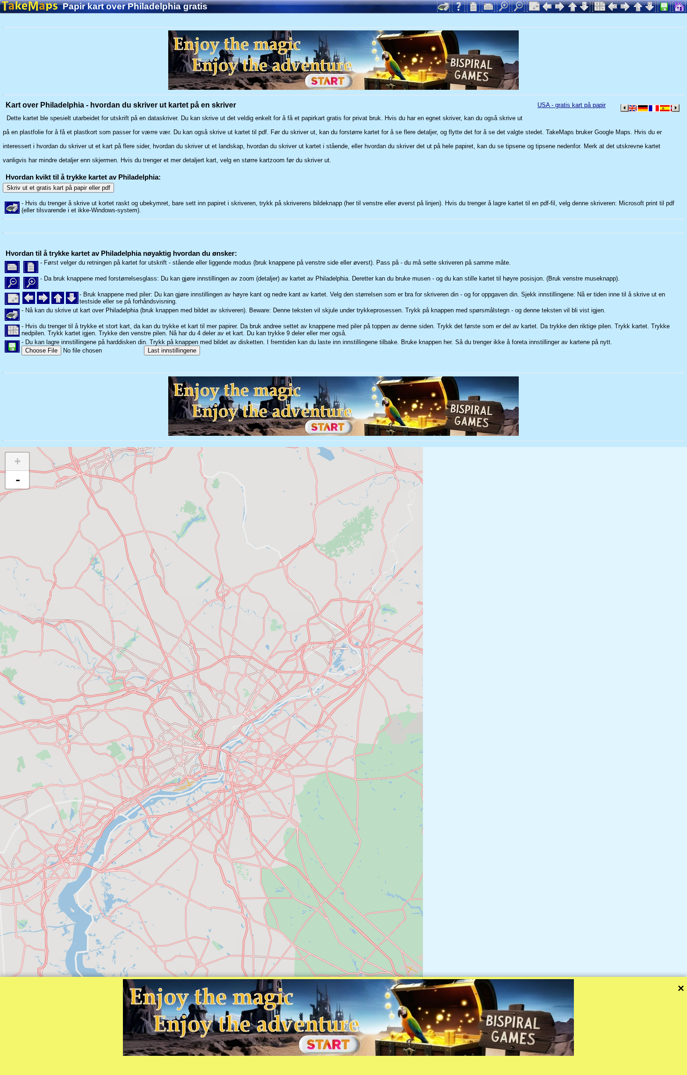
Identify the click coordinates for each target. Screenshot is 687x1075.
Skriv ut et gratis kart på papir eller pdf (58, 187)
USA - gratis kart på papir (571, 104)
